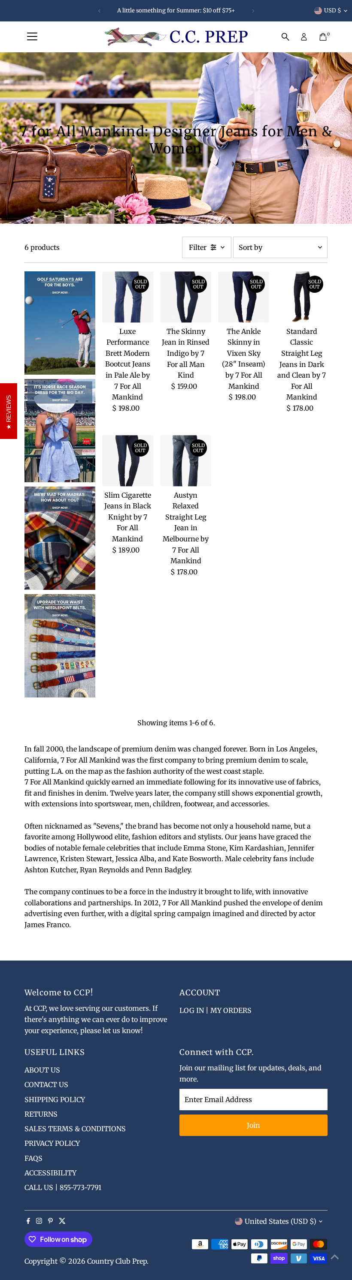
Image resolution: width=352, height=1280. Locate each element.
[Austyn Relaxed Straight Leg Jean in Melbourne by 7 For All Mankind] (185, 460)
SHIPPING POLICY (54, 1099)
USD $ (332, 10)
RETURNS (41, 1114)
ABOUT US (42, 1070)
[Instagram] (39, 1221)
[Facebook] (28, 1221)
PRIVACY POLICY (52, 1143)
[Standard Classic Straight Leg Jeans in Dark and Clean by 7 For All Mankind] (301, 296)
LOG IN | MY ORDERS (215, 1010)
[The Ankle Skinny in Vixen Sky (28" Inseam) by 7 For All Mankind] (243, 296)
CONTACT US (46, 1084)
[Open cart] (323, 37)
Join (253, 1125)
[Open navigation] (32, 37)
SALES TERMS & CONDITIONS (75, 1128)
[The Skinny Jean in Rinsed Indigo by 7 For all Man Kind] (185, 296)
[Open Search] (285, 37)
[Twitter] (62, 1221)
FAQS (33, 1158)
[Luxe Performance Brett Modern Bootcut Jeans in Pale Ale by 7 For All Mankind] (127, 296)
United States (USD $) (280, 1221)
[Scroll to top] (334, 1256)
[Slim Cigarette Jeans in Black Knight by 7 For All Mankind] (127, 460)
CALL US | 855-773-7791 (62, 1187)
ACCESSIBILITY (50, 1173)
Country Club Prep (117, 1261)
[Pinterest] (50, 1221)
